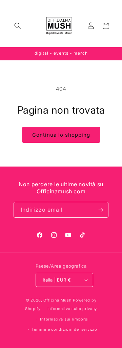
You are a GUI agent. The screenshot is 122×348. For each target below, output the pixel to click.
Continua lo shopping (61, 135)
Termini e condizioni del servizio (64, 329)
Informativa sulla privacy (72, 308)
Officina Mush (57, 300)
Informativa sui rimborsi (64, 319)
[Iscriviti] (100, 210)
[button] (17, 25)
